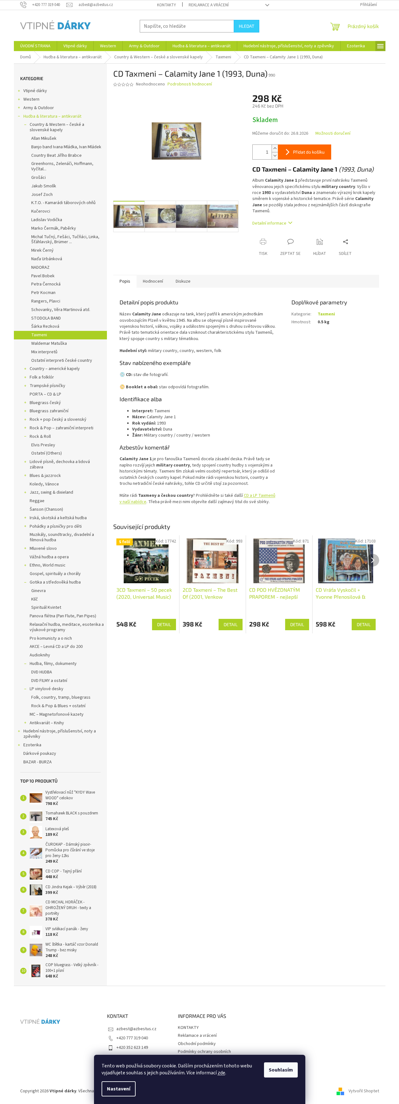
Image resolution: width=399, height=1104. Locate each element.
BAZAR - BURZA (37, 762)
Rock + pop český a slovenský (58, 419)
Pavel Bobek (43, 276)
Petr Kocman (43, 293)
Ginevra (38, 591)
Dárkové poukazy (39, 753)
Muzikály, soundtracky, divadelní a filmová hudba (62, 537)
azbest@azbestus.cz (136, 1029)
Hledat (246, 26)
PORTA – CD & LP (45, 394)
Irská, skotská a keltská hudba (58, 518)
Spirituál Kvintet (46, 607)
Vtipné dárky (35, 91)
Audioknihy (40, 655)
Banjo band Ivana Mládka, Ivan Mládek (66, 147)
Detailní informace (269, 223)
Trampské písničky (47, 386)
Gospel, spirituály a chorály (55, 574)
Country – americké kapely (55, 369)
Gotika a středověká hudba (55, 582)
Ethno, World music (48, 565)
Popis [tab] (125, 281)
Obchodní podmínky (197, 1044)
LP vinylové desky (46, 689)
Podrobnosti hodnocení (189, 84)
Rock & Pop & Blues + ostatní (58, 706)
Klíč (34, 599)
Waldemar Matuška (49, 343)
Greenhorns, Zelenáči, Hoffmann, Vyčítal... (62, 166)
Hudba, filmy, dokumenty (53, 664)
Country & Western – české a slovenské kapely (57, 127)
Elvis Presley (43, 445)
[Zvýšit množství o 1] (275, 148)
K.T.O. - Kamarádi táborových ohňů (63, 203)
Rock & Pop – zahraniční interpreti (61, 428)
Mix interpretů (44, 352)
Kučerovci (40, 211)
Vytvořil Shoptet (364, 1091)
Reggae (37, 501)
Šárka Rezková (45, 326)
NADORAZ (40, 267)
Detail (164, 624)
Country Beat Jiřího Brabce (56, 155)
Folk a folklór (42, 377)
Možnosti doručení (332, 134)
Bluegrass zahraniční (49, 411)
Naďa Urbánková (46, 259)
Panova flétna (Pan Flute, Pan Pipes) (63, 616)
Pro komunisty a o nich (51, 638)
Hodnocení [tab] (153, 281)
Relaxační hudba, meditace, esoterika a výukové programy (67, 627)
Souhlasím (281, 1069)
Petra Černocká (46, 284)
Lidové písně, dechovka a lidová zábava (60, 464)
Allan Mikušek (43, 138)
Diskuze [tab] (183, 281)
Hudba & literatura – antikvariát (52, 116)
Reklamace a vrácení (209, 5)
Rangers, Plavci (45, 301)
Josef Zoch (42, 194)
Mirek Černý (42, 250)
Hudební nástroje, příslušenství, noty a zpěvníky (59, 734)
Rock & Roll (40, 436)
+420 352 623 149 (132, 1047)
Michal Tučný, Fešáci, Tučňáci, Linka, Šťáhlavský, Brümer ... (65, 239)
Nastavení (118, 1088)
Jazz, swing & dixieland (51, 492)
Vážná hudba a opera (49, 557)
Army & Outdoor (38, 108)
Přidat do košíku (309, 152)
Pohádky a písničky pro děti (56, 526)
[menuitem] (35, 46)
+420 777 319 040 (132, 1038)
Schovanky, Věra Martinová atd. (60, 310)
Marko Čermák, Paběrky (53, 228)
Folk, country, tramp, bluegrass (61, 697)
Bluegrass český (45, 403)
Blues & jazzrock (45, 476)
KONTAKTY (166, 5)
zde (221, 1072)
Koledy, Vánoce (44, 484)
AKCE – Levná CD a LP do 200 (56, 646)
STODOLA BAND (46, 318)
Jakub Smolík (43, 186)
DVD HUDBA (41, 672)
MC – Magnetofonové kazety (57, 714)
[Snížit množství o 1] (275, 155)
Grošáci (38, 177)
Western (31, 99)
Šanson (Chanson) (46, 509)
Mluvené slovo (43, 548)
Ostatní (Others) (46, 453)
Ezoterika (32, 745)
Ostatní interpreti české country (61, 360)
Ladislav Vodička (46, 220)
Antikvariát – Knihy (47, 723)
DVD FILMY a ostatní (49, 681)
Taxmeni (39, 335)
